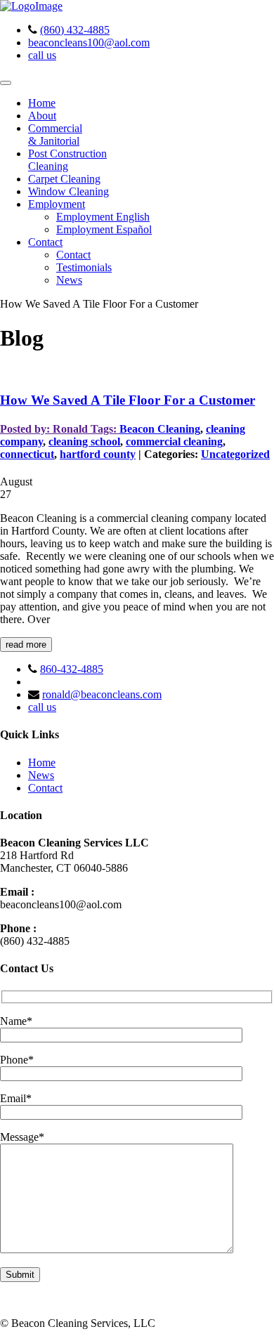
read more (26, 644)
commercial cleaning (174, 441)
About (42, 116)
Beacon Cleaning (159, 429)
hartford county (98, 454)
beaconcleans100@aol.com (89, 42)
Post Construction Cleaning (67, 160)
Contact (45, 242)
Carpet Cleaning (64, 179)
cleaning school (84, 441)
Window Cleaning (68, 191)
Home (42, 103)
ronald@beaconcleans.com (102, 694)
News (69, 280)
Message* (22, 1137)
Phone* (17, 1060)
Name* (16, 1021)
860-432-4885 (71, 669)
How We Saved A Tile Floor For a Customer (127, 400)
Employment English (103, 217)
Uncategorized (235, 454)
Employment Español (104, 229)
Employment (56, 204)
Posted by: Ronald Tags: (59, 429)
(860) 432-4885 (75, 30)
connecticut (27, 454)
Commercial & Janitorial (55, 134)
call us (42, 55)
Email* (16, 1098)
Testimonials (84, 267)
